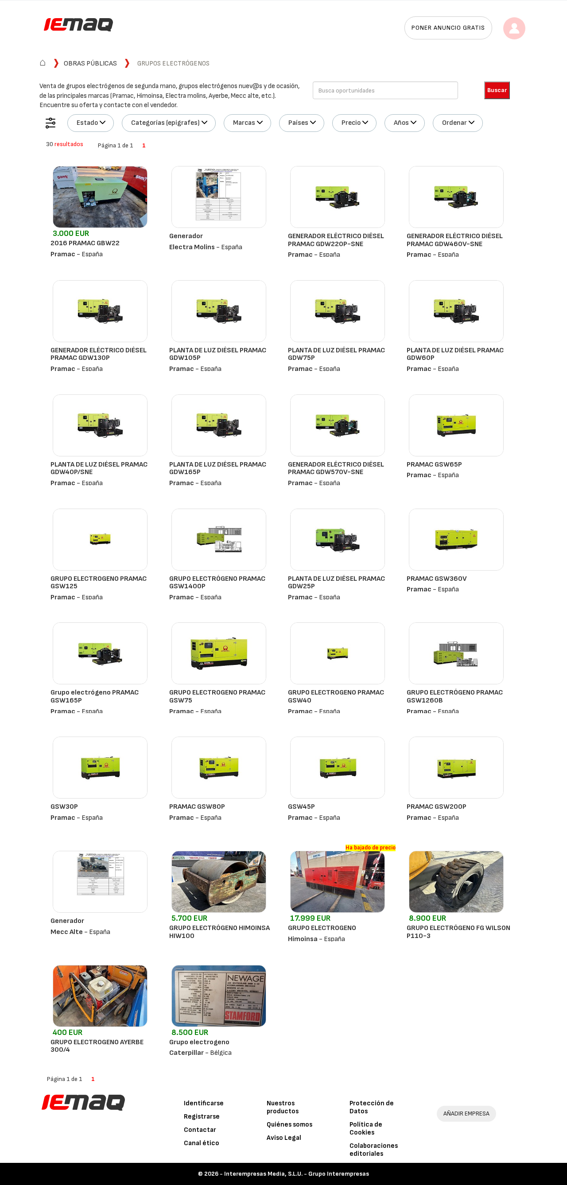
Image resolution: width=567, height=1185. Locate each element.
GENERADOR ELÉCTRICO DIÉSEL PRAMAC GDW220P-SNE (336, 240)
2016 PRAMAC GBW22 (85, 243)
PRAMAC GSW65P (434, 464)
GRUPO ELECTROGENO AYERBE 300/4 (97, 1046)
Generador (186, 236)
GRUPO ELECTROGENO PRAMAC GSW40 (336, 696)
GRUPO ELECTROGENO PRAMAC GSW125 (98, 583)
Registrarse (202, 1116)
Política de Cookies (366, 1128)
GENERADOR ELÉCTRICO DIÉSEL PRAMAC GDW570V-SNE (336, 468)
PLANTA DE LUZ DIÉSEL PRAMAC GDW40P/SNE (99, 468)
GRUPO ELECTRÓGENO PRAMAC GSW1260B (455, 696)
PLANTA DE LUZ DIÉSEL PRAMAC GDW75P (336, 354)
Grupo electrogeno (199, 1042)
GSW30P (64, 807)
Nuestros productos (283, 1107)
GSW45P (301, 807)
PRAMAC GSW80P (197, 807)
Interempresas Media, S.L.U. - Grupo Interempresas (296, 1173)
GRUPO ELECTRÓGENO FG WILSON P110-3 (458, 932)
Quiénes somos (289, 1124)
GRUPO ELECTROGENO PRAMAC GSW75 (217, 696)
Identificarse (204, 1103)
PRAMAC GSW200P (436, 807)
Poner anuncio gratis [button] (448, 27)
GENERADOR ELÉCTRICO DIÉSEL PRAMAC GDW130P (98, 354)
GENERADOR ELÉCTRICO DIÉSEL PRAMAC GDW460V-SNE (455, 240)
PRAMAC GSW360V (437, 579)
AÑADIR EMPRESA (466, 1113)
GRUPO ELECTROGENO (322, 928)
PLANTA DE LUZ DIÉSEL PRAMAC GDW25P (336, 583)
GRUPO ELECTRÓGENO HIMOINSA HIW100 (219, 932)
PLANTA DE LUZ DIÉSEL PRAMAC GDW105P (217, 354)
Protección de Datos (372, 1107)
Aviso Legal (284, 1138)
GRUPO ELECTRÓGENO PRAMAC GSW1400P (217, 583)
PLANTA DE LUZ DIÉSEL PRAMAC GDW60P (455, 354)
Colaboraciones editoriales (374, 1150)
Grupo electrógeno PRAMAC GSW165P (94, 696)
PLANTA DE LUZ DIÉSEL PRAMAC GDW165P (217, 468)
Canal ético (201, 1143)
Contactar (200, 1130)
